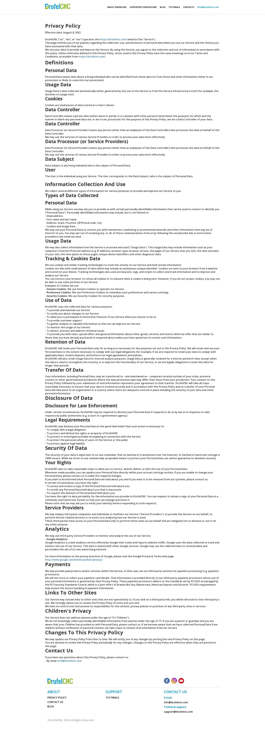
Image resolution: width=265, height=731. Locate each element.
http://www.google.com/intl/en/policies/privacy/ (74, 559)
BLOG (162, 7)
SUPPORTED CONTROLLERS (143, 7)
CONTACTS (188, 7)
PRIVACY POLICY (56, 697)
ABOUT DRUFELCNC (117, 7)
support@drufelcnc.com (178, 711)
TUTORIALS (174, 7)
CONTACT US (55, 702)
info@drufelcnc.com (70, 660)
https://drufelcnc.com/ (113, 39)
